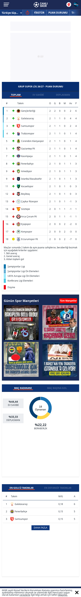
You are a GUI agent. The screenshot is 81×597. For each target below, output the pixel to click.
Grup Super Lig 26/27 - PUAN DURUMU (40, 86)
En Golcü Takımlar (22, 487)
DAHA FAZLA (40, 527)
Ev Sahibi (38, 94)
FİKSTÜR (39, 12)
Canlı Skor (40, 4)
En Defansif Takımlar (57, 487)
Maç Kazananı (23, 388)
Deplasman (63, 94)
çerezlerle (25, 594)
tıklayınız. (63, 594)
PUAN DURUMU (58, 12)
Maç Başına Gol (57, 388)
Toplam (16, 94)
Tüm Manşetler (68, 300)
